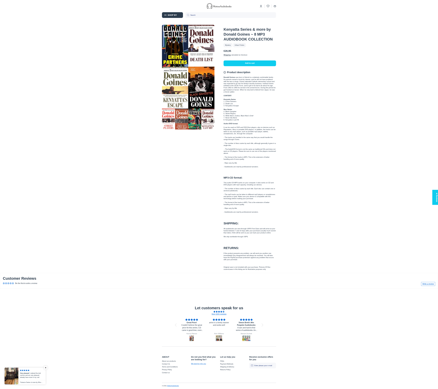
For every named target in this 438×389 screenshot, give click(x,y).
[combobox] (230, 15)
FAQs (222, 361)
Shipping (227, 55)
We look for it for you (198, 364)
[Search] (187, 15)
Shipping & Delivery (227, 367)
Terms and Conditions (170, 367)
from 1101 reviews (219, 314)
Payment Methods (226, 364)
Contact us (166, 372)
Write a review (428, 284)
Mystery (228, 45)
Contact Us (166, 364)
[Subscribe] (273, 365)
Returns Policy (225, 370)
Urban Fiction (239, 45)
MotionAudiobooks (173, 386)
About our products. (169, 361)
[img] (219, 312)
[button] (275, 6)
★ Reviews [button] (437, 197)
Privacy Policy (167, 370)
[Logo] (219, 6)
